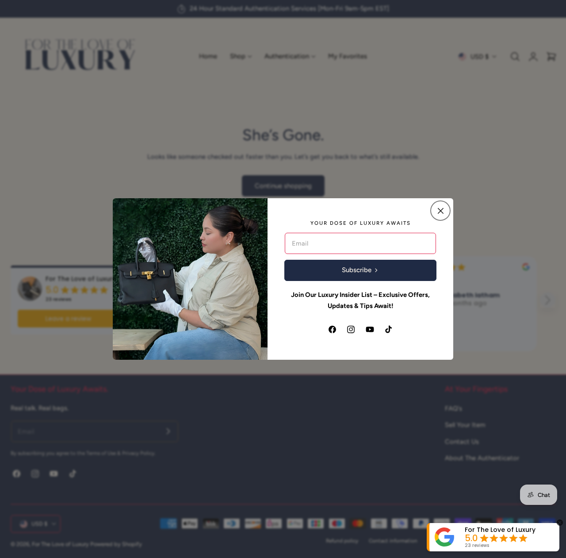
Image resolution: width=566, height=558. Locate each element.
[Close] (440, 210)
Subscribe (356, 270)
